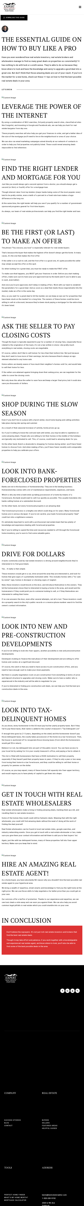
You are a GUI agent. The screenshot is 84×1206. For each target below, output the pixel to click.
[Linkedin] (67, 991)
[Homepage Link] (9, 7)
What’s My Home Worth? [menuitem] (16, 1197)
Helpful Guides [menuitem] (49, 1128)
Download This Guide (15, 17)
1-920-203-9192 (49, 1198)
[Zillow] (77, 991)
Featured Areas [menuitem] (50, 1125)
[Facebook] (62, 991)
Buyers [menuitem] (45, 1120)
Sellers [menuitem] (46, 1123)
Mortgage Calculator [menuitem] (15, 1200)
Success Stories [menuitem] (12, 1120)
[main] (42, 490)
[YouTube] (72, 991)
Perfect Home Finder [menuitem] (14, 1195)
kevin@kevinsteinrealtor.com (54, 1195)
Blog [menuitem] (6, 1123)
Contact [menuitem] (8, 1125)
